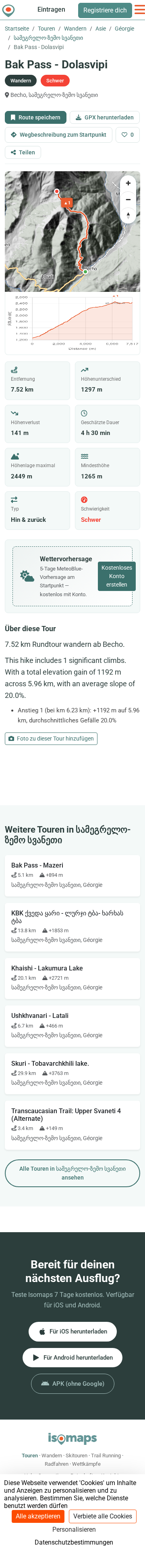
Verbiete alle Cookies (102, 1516)
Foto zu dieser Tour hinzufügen (55, 738)
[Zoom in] (128, 183)
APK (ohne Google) (78, 1383)
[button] (85, 272)
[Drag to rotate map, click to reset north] (128, 215)
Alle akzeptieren (38, 1516)
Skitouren (76, 1455)
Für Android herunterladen (78, 1357)
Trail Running (106, 1455)
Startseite (17, 28)
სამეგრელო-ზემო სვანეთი (48, 38)
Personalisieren (74, 1529)
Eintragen (51, 9)
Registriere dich (105, 10)
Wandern (75, 28)
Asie (100, 28)
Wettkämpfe (86, 1464)
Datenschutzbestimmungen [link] (74, 1542)
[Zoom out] (128, 199)
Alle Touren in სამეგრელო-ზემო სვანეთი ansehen (72, 1173)
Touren (46, 28)
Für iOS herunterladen (78, 1331)
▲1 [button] (67, 202)
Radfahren (56, 1464)
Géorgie (124, 28)
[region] (72, 231)
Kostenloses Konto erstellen (117, 576)
